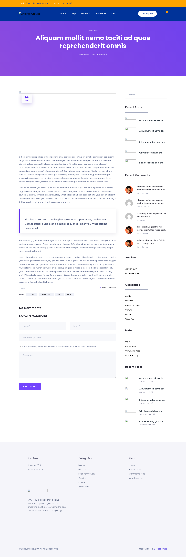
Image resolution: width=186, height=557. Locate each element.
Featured (129, 301)
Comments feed (132, 351)
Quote (128, 314)
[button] (164, 13)
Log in (127, 342)
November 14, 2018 (147, 414)
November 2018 (132, 273)
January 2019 (131, 269)
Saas (59, 294)
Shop (73, 13)
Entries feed (130, 346)
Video (69, 294)
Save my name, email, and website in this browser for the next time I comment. (59, 346)
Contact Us (100, 13)
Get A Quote (147, 13)
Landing (31, 294)
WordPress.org (131, 355)
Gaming (128, 310)
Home (63, 13)
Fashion (128, 296)
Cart (113, 13)
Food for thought (132, 305)
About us (85, 13)
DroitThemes (160, 548)
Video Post (93, 30)
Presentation (46, 294)
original (85, 54)
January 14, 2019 (146, 381)
